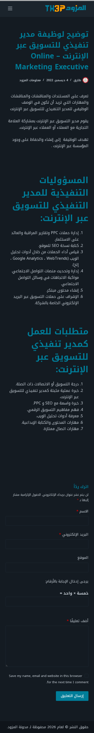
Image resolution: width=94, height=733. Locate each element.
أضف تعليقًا (77, 621)
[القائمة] (10, 8)
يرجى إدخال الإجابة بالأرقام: (66, 581)
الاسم (82, 511)
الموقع (82, 558)
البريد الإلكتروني (73, 535)
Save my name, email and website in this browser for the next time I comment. (48, 679)
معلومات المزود (30, 80)
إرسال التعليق (72, 695)
